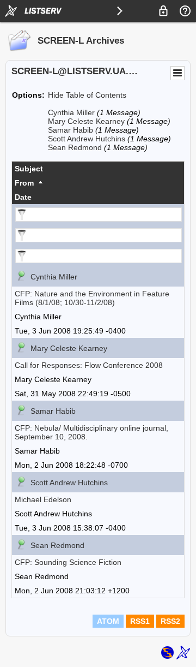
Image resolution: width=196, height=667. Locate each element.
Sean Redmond (75, 147)
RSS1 (140, 621)
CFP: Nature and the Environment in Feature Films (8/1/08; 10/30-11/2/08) (92, 298)
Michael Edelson (43, 499)
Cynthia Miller (71, 112)
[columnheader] (98, 169)
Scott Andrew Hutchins (86, 138)
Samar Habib (70, 130)
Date (23, 197)
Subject (29, 168)
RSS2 (170, 621)
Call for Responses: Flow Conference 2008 (89, 365)
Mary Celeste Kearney (86, 121)
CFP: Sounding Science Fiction (68, 562)
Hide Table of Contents (87, 95)
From (24, 182)
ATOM (108, 621)
